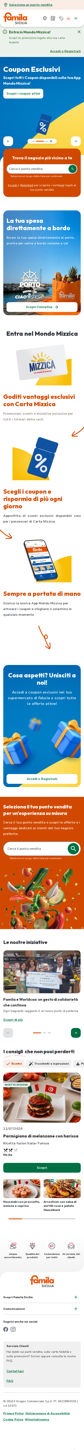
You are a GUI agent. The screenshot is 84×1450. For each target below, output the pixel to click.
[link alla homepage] (17, 18)
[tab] (13, 1064)
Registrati (26, 185)
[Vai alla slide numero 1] (33, 141)
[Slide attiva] (40, 141)
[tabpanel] (42, 1146)
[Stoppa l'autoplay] (51, 141)
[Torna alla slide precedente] (8, 141)
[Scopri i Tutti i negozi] (44, 18)
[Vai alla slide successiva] (76, 141)
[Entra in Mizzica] (68, 18)
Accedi (13, 185)
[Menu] (76, 18)
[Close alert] (79, 32)
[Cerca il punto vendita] (73, 848)
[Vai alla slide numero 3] (46, 141)
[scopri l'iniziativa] (42, 971)
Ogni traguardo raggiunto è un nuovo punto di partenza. (41, 1011)
